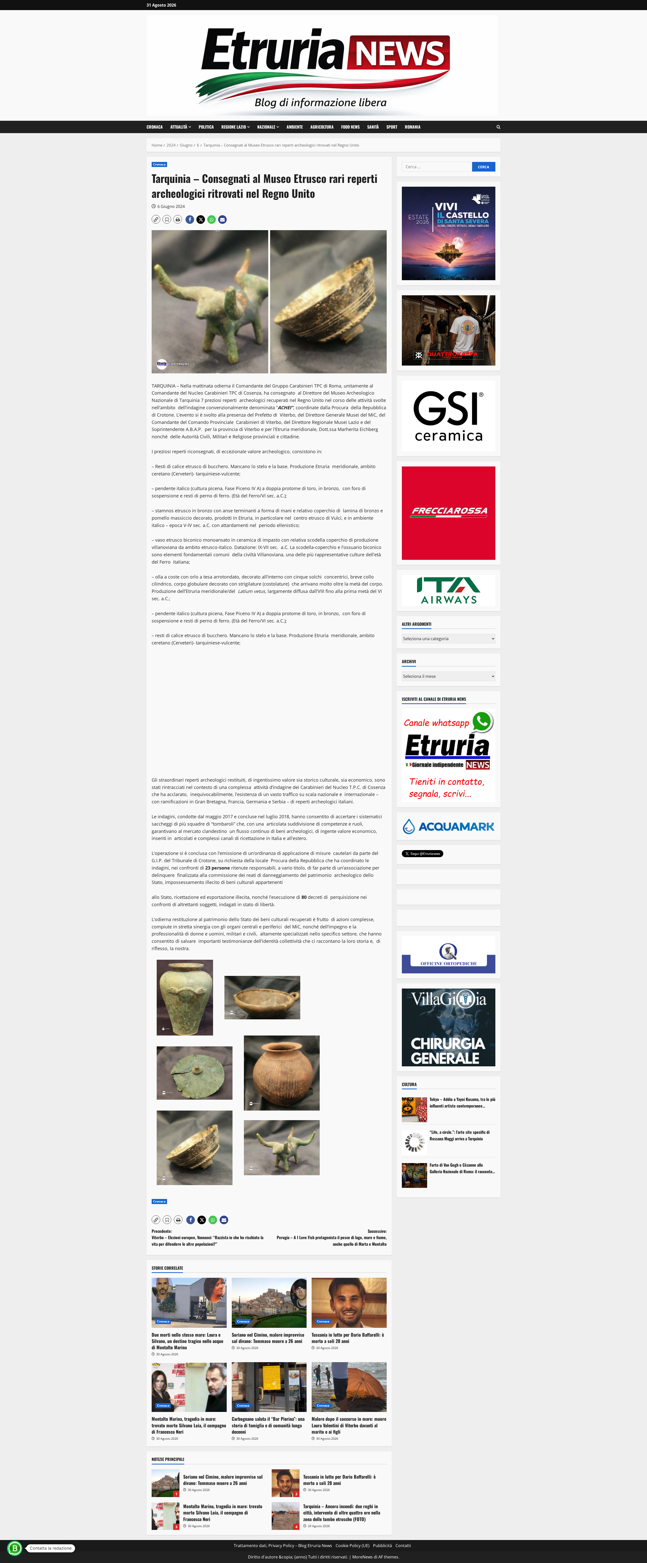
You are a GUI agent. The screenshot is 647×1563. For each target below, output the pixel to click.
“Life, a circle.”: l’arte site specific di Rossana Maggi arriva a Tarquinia (460, 1135)
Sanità (373, 127)
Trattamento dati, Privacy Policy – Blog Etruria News (283, 1545)
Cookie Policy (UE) (352, 1545)
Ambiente (295, 127)
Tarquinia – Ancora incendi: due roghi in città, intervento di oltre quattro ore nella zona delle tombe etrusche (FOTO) (285, 1516)
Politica (206, 127)
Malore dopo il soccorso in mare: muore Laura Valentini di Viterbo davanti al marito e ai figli (349, 1425)
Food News (350, 127)
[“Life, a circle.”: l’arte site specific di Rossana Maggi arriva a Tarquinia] (414, 1142)
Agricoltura (322, 127)
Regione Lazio (233, 127)
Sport (391, 127)
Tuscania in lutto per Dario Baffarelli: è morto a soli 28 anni (348, 1337)
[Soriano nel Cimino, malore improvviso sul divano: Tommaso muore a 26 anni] (269, 1303)
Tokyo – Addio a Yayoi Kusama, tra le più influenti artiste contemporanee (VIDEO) (462, 1102)
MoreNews (362, 1557)
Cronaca (155, 127)
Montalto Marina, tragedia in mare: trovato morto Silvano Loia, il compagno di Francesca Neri (189, 1425)
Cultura (409, 1084)
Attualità (178, 127)
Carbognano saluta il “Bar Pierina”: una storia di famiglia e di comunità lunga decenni (268, 1425)
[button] (498, 127)
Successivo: (332, 1237)
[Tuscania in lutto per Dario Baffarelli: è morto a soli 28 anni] (349, 1303)
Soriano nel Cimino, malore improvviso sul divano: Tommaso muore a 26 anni (268, 1337)
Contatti (403, 1545)
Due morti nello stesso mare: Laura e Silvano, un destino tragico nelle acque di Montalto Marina (187, 1341)
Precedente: (207, 1237)
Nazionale (266, 127)
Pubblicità (382, 1545)
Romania (413, 127)
